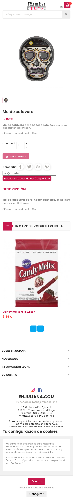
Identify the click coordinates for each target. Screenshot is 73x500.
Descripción (14, 189)
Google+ (38, 166)
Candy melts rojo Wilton (19, 312)
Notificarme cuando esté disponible (27, 178)
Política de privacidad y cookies (36, 487)
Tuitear (29, 166)
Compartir (20, 166)
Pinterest (46, 166)
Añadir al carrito (16, 156)
